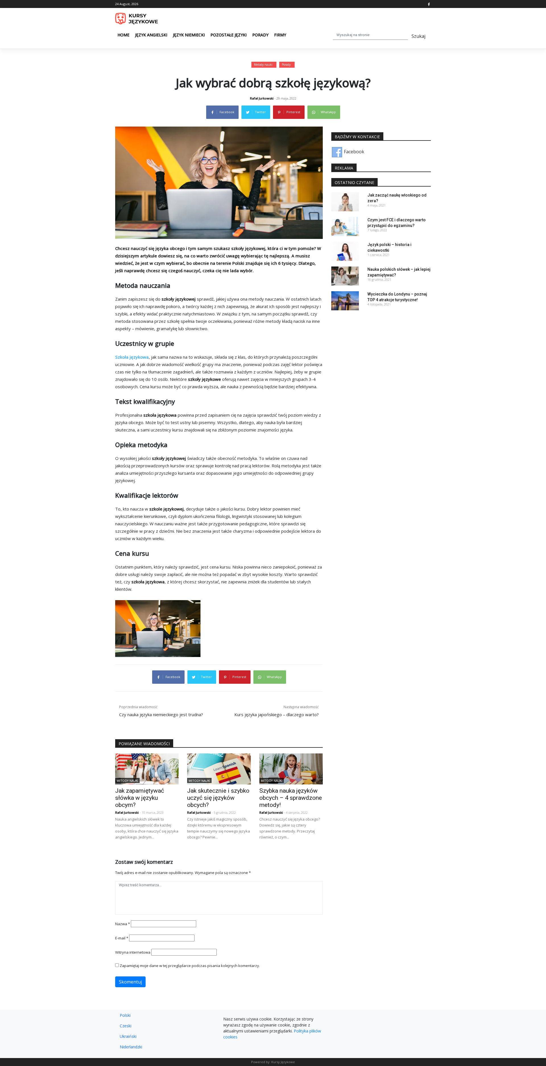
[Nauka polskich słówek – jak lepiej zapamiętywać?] (345, 275)
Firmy (280, 35)
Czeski (125, 1025)
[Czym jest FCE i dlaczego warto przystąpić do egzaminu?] (345, 226)
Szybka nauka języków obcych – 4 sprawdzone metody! (290, 797)
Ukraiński (128, 1036)
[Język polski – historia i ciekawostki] (345, 251)
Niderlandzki (131, 1047)
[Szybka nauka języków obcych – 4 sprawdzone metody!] (291, 768)
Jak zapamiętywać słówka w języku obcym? (139, 797)
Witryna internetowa (132, 952)
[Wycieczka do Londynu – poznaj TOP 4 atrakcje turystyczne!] (345, 300)
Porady (260, 35)
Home (123, 35)
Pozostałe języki (228, 35)
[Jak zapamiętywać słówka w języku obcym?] (147, 768)
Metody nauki (263, 65)
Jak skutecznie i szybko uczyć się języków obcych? (218, 797)
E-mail (121, 938)
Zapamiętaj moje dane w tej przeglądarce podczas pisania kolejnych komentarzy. (190, 965)
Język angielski (151, 35)
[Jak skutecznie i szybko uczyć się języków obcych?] (219, 768)
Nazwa (122, 923)
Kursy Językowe (283, 1062)
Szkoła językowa (132, 357)
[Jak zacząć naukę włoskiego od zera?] (345, 201)
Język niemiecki (189, 35)
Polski (125, 1015)
